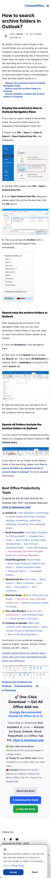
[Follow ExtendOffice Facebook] (4, 835)
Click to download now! (16, 507)
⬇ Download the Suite (25, 796)
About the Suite (25, 787)
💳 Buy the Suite (25, 805)
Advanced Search (17, 571)
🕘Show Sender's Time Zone (22, 618)
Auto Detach (21, 587)
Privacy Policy (18, 865)
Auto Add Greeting (38, 547)
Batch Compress (25, 583)
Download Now (23, 682)
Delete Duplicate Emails (28, 567)
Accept (13, 872)
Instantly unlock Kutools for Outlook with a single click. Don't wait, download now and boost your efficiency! (24, 657)
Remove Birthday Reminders (22, 634)
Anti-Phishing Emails (32, 614)
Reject (35, 872)
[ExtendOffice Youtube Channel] (17, 835)
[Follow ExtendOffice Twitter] (10, 835)
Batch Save (30, 579)
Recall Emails (34, 559)
